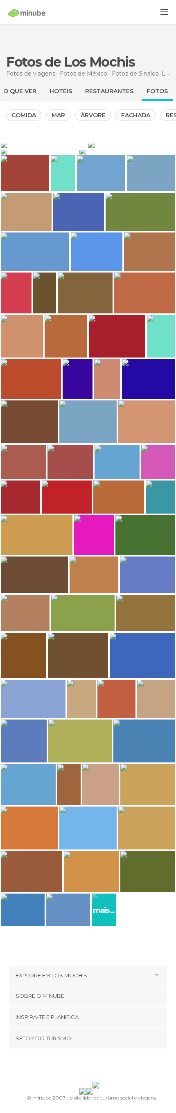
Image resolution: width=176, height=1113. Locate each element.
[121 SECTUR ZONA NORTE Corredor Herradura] (63, 173)
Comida (23, 115)
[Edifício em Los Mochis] (131, 144)
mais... (104, 910)
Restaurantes (109, 91)
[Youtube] (107, 1067)
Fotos (157, 91)
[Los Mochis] (43, 144)
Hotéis (61, 91)
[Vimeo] (96, 1067)
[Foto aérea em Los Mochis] (127, 151)
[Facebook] (75, 1067)
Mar (58, 115)
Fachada (135, 115)
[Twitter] (86, 1067)
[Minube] (26, 12)
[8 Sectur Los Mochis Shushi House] (69, 784)
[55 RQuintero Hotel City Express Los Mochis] (44, 293)
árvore (93, 115)
